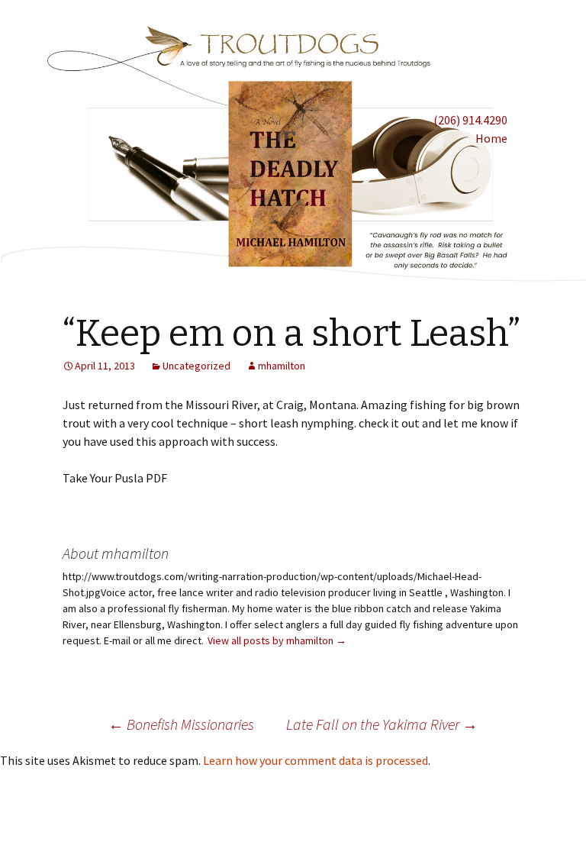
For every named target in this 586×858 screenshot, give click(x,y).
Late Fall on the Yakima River (382, 724)
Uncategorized (196, 366)
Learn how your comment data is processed (315, 760)
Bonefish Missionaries (181, 724)
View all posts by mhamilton (277, 640)
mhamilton (281, 366)
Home (491, 138)
